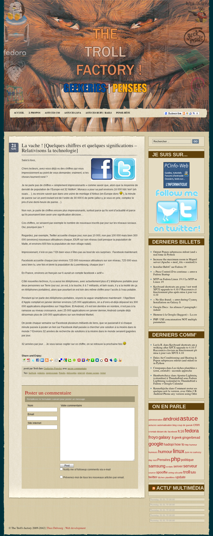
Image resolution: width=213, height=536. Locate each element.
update (180, 477)
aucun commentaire (77, 368)
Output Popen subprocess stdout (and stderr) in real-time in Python (179, 253)
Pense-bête (123, 112)
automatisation (164, 425)
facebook (32, 372)
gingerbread (191, 437)
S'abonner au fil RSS (195, 6)
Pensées (58, 368)
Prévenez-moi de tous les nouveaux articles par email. (93, 477)
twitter (103, 372)
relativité (81, 372)
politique (187, 460)
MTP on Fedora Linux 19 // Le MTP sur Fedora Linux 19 (179, 280)
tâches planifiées (166, 477)
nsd (155, 460)
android (171, 419)
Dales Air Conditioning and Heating (173, 357)
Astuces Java (72, 112)
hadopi (169, 444)
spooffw (162, 472)
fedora (192, 430)
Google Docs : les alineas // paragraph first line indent (179, 308)
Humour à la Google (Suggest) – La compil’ (177, 314)
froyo (153, 437)
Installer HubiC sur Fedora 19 (169, 267)
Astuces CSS (52, 112)
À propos (34, 112)
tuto (193, 472)
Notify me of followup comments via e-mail (87, 469)
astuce (189, 418)
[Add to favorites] (83, 359)
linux (179, 451)
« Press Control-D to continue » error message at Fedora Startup (180, 273)
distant (160, 431)
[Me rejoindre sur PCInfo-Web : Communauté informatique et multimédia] (176, 187)
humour (165, 451)
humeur (193, 444)
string (171, 472)
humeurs (153, 452)
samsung (157, 465)
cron (196, 425)
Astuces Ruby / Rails (98, 112)
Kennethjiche (160, 388)
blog (174, 425)
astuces (153, 425)
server (178, 466)
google (156, 444)
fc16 (181, 431)
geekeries (41, 372)
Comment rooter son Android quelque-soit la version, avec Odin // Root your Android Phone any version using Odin (180, 391)
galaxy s (166, 437)
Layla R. (158, 345)
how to (179, 444)
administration (155, 419)
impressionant (52, 372)
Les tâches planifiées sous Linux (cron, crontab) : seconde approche (180, 369)
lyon (187, 452)
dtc (165, 431)
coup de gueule (185, 425)
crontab (152, 431)
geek (178, 437)
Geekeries (48, 368)
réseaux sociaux (92, 372)
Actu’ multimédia (180, 488)
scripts (169, 466)
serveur (190, 465)
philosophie (71, 372)
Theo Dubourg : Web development (66, 528)
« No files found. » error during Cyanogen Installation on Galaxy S (176, 301)
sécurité (179, 472)
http (187, 444)
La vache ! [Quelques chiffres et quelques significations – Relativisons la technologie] (79, 148)
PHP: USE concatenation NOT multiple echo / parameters (179, 320)
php (175, 459)
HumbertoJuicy (162, 375)
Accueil (19, 112)
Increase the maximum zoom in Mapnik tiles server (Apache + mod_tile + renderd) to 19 (178, 260)
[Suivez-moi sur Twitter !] (176, 232)
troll (186, 472)
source (152, 472)
